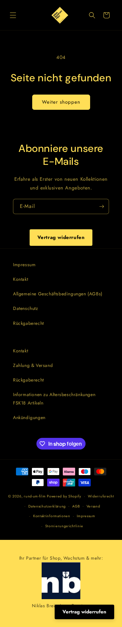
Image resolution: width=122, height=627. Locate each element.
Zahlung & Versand (33, 365)
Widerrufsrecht (101, 496)
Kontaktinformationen (51, 516)
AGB (76, 506)
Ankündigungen (29, 417)
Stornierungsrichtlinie (64, 526)
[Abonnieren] (101, 206)
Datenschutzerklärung (47, 506)
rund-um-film (35, 496)
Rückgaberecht (28, 323)
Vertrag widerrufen (61, 237)
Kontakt (20, 279)
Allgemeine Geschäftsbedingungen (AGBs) (57, 294)
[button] (13, 15)
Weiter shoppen (61, 102)
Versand (93, 506)
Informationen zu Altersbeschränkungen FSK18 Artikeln (54, 398)
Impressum (24, 264)
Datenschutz (25, 308)
